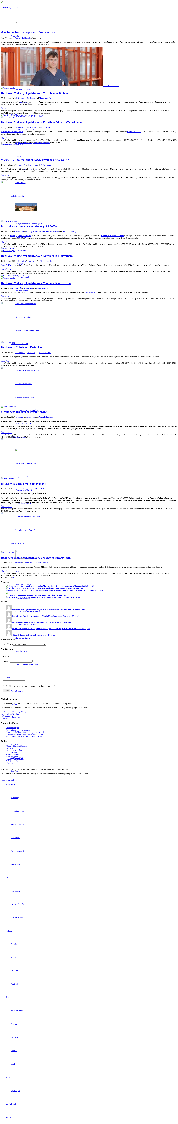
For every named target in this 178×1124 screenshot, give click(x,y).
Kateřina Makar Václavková (12, 132)
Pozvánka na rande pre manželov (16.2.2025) (29, 226)
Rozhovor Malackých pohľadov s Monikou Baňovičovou (36, 283)
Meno (6, 657)
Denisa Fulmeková (45, 417)
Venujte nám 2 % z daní (10, 714)
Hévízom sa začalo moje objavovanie (24, 483)
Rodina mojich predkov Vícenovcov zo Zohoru (24, 736)
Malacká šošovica (12, 755)
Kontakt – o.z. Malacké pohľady (13, 712)
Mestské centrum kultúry (15, 759)
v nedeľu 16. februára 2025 (112, 236)
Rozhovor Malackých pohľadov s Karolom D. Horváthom (37, 255)
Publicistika (26, 38)
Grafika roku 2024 (134, 132)
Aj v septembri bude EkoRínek (18, 730)
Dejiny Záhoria (11, 748)
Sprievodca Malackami (19, 344)
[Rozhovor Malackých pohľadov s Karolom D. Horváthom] (8, 248)
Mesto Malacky (12, 757)
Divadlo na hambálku (14, 750)
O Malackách (16, 36)
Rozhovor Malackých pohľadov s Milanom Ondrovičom (36, 557)
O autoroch (5, 718)
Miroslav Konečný (69, 232)
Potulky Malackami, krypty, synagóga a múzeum (24, 734)
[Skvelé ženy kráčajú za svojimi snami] (52, 405)
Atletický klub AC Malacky (16, 746)
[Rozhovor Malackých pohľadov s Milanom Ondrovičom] (52, 550)
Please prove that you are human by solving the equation (32, 686)
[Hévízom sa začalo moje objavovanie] (52, 476)
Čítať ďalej (6, 109)
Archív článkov (7, 644)
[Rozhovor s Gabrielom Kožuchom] (52, 340)
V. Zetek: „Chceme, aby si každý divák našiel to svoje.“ (35, 159)
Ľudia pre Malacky (13, 752)
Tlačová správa (46, 165)
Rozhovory (31, 98)
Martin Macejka (45, 98)
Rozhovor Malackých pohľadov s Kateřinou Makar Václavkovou (41, 122)
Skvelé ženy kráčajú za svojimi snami (24, 411)
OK (2, 778)
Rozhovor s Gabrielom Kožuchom (22, 347)
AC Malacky (91, 292)
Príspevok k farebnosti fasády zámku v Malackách (25, 732)
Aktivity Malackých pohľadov (37, 232)
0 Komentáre (21, 128)
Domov (18, 38)
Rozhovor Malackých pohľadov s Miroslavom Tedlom (34, 93)
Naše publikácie (7, 716)
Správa (6, 677)
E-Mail (6, 661)
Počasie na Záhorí (12, 761)
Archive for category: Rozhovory (28, 32)
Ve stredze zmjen (12, 728)
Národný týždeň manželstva (20, 236)
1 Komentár (20, 98)
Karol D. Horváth (8, 265)
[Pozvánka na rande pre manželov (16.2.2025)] (52, 219)
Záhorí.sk (9, 763)
